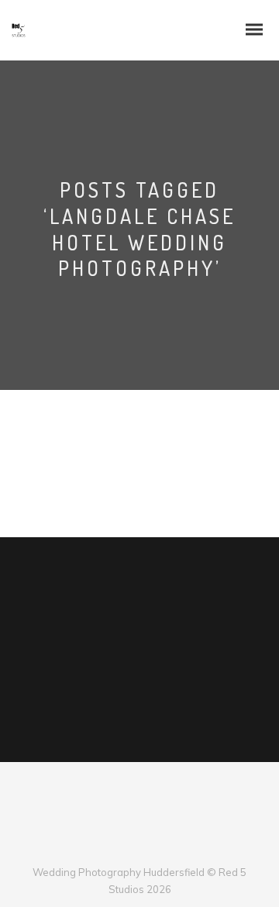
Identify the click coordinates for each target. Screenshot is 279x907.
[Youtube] (152, 847)
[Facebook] (101, 847)
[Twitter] (127, 847)
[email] (178, 847)
